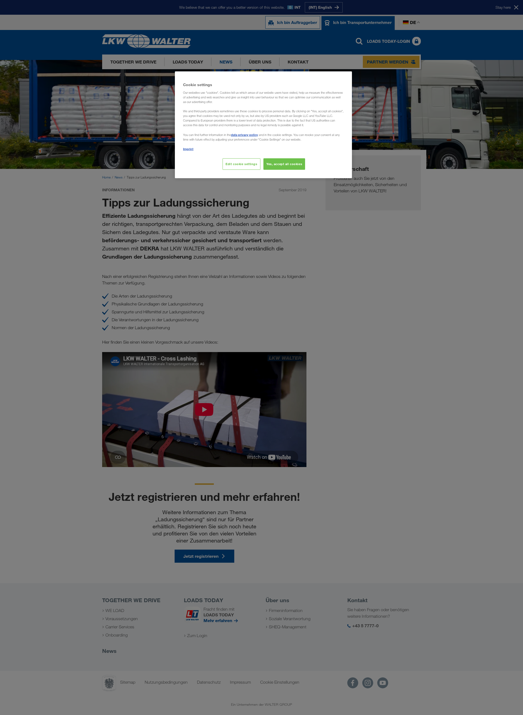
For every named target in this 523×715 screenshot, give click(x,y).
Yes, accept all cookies (284, 164)
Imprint (188, 149)
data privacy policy (244, 135)
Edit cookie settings (241, 164)
